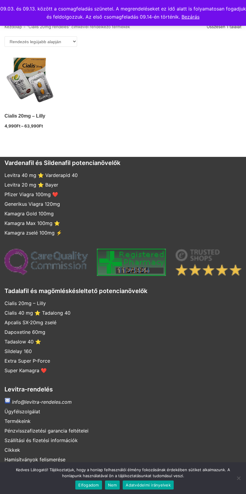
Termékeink (17, 421)
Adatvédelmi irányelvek (148, 485)
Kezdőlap (13, 26)
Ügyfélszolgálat (22, 412)
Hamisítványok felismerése (34, 460)
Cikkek (12, 450)
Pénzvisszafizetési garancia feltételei (46, 431)
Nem (112, 485)
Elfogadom (88, 485)
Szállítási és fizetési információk (41, 440)
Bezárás (191, 17)
